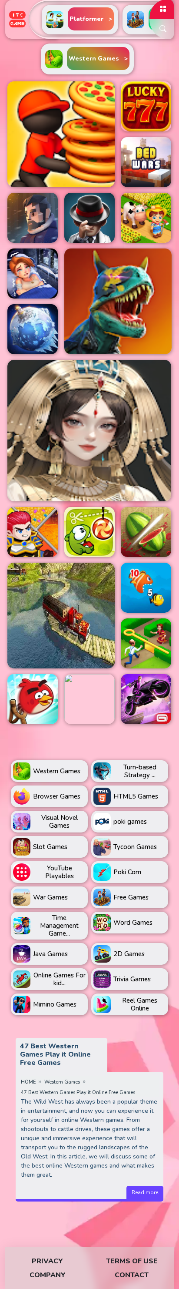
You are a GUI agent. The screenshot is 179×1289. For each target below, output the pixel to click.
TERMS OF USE (132, 1261)
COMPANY (48, 1275)
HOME (28, 1082)
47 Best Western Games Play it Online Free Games (78, 1092)
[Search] (161, 29)
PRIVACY (47, 1261)
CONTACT (132, 1275)
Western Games (62, 1082)
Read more (145, 1192)
